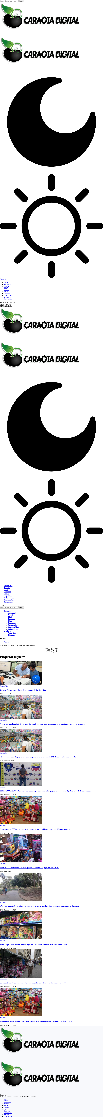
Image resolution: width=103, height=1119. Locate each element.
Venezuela (3, 720)
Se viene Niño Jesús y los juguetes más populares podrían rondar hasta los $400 (33, 983)
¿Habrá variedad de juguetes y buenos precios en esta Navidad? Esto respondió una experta (38, 757)
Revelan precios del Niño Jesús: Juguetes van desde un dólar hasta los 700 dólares (33, 944)
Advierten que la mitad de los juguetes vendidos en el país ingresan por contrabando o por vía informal (42, 724)
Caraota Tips (4, 686)
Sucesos (2, 787)
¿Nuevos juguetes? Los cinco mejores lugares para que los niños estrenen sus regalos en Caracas (39, 906)
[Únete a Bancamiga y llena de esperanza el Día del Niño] (21, 684)
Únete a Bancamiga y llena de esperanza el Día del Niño (23, 690)
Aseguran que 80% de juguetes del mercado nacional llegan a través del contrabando (35, 829)
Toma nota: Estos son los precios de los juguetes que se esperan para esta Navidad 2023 (36, 1021)
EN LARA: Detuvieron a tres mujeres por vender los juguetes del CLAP (29, 868)
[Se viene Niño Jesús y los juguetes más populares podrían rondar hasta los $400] (21, 977)
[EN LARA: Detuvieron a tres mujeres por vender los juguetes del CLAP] (21, 862)
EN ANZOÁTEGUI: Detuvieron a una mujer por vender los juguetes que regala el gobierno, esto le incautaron (45, 791)
